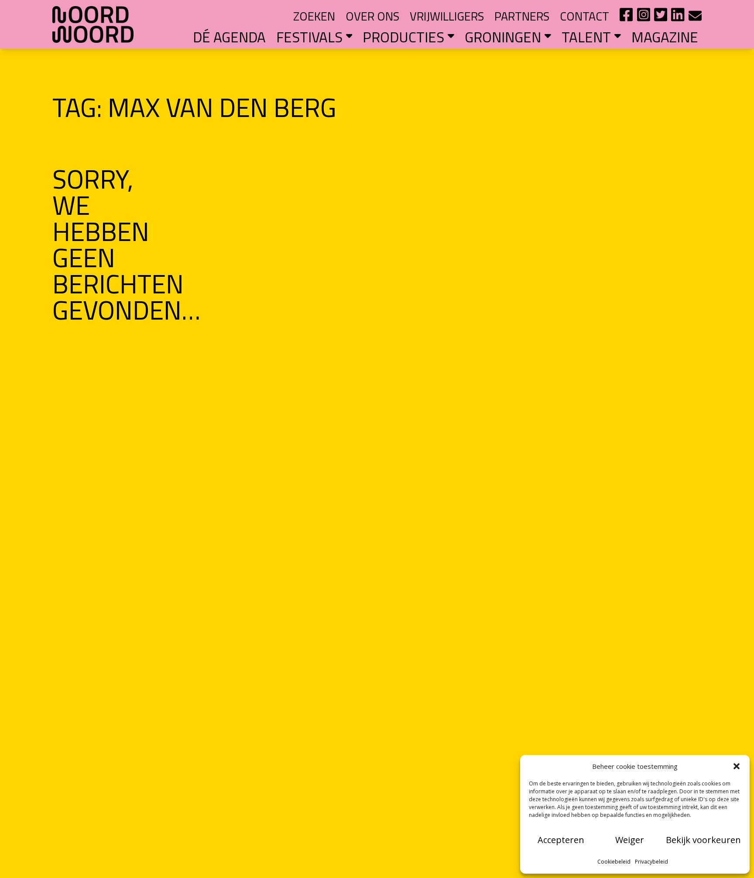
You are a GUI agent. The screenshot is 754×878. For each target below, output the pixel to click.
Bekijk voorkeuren (703, 840)
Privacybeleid (651, 861)
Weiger (629, 840)
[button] (736, 766)
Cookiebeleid (614, 861)
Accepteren (561, 840)
